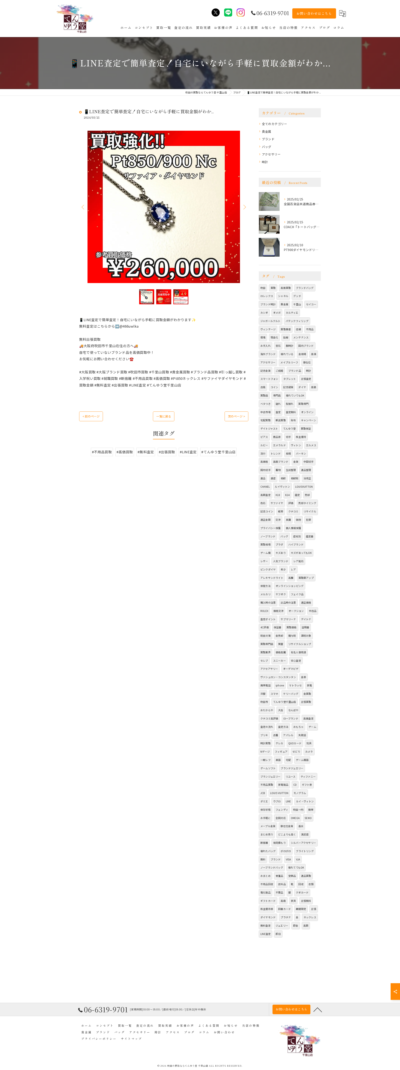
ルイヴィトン (282, 486)
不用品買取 (266, 784)
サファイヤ (277, 503)
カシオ (264, 312)
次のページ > (236, 416)
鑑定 (297, 495)
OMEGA (295, 818)
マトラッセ (295, 685)
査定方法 (283, 726)
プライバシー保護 (270, 528)
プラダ (279, 544)
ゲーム (312, 726)
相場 (288, 453)
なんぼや (293, 710)
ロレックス (266, 296)
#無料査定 (146, 451)
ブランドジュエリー (292, 768)
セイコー (311, 304)
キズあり (281, 552)
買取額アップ (306, 577)
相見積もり (279, 842)
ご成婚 (279, 370)
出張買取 (306, 701)
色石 (262, 503)
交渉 (278, 519)
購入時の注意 (268, 602)
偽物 (298, 519)
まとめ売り (266, 834)
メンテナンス (301, 337)
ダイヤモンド (268, 917)
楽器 (278, 760)
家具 (293, 900)
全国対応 (281, 818)
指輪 (285, 337)
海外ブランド (268, 354)
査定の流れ (266, 726)
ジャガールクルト (270, 321)
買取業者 (286, 329)
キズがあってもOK (301, 552)
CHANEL (265, 486)
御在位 (307, 362)
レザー (264, 561)
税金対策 (265, 635)
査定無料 (291, 412)
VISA (288, 859)
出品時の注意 (288, 602)
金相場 (302, 354)
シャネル (283, 296)
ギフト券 (307, 784)
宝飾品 (292, 875)
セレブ (264, 660)
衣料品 (282, 884)
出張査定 (306, 378)
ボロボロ (286, 851)
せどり (296, 751)
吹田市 (264, 701)
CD (295, 784)
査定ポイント (268, 619)
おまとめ (265, 875)
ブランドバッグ (305, 288)
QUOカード (294, 743)
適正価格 (306, 602)
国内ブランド (306, 345)
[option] (163, 207)
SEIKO (308, 818)
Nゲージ (265, 751)
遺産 (273, 478)
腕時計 (290, 345)
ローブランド (290, 718)
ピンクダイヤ (268, 569)
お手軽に (265, 818)
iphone (280, 685)
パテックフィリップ (297, 321)
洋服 (262, 693)
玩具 (308, 743)
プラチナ (286, 917)
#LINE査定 (188, 451)
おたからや (266, 710)
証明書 (305, 627)
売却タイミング (307, 503)
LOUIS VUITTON (279, 793)
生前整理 (291, 470)
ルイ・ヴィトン (305, 801)
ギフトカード (268, 900)
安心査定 (296, 660)
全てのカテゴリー (274, 124)
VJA (298, 859)
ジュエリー (282, 925)
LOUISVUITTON (304, 486)
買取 (273, 288)
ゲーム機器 (302, 760)
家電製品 (283, 784)
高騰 (290, 577)
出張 (313, 909)
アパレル (288, 735)
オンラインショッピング (290, 586)
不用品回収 (266, 884)
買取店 (264, 395)
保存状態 (265, 809)
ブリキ (264, 735)
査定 (278, 412)
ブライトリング (305, 851)
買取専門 (303, 403)
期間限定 (301, 909)
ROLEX (264, 611)
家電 (309, 685)
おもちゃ (298, 726)
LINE (288, 801)
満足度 (305, 834)
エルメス (311, 445)
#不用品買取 (102, 451)
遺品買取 (306, 875)
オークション (296, 611)
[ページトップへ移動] (318, 1009)
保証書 (277, 627)
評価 (290, 503)
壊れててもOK (296, 867)
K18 (278, 495)
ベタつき (265, 403)
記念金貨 (265, 370)
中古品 (313, 611)
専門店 (277, 395)
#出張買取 (167, 451)
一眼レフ (265, 760)
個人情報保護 (293, 528)
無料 (262, 859)
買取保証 (306, 428)
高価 (313, 387)
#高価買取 (124, 451)
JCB (262, 793)
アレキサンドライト (271, 577)
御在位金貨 (286, 826)
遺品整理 (306, 470)
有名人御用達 (298, 652)
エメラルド (279, 445)
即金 (295, 925)
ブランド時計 (268, 304)
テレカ (279, 743)
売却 (307, 495)
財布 (293, 420)
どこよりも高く (287, 834)
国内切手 (265, 470)
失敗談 (302, 735)
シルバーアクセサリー (303, 842)
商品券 (277, 437)
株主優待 (301, 437)
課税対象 (306, 635)
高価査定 (308, 718)
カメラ (309, 751)
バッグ (266, 146)
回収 (300, 884)
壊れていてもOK (295, 395)
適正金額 (265, 519)
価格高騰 (281, 652)
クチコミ (293, 511)
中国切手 (309, 461)
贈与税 (292, 635)
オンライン (307, 412)
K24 (287, 495)
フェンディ (282, 809)
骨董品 (279, 875)
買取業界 (265, 652)
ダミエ (264, 801)
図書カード (284, 909)
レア (293, 569)
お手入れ (265, 345)
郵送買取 (281, 420)
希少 (283, 569)
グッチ (297, 296)
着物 (278, 470)
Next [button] (244, 207)
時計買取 (265, 743)
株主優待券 (266, 909)
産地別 (297, 536)
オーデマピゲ (290, 668)
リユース (291, 776)
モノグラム (300, 793)
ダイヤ (302, 387)
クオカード (302, 892)
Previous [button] (83, 207)
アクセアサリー (269, 668)
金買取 (307, 693)
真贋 (288, 519)
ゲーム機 (265, 552)
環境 (262, 337)
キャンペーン (308, 420)
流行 (262, 453)
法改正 (307, 478)
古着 (275, 735)
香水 (300, 826)
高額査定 (265, 495)
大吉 (280, 710)
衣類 (311, 884)
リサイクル (310, 511)
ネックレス (310, 917)
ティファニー (308, 776)
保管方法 (265, 586)
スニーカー (279, 660)
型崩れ (290, 403)
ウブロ (277, 801)
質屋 (280, 644)
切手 (288, 437)
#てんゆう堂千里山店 (218, 451)
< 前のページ (91, 416)
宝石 (278, 345)
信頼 (298, 329)
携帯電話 (265, 685)
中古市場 (265, 412)
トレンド (276, 453)
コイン (274, 387)
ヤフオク (281, 594)
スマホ (274, 693)
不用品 (310, 329)
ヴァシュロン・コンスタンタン (278, 677)
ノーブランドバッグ (271, 867)
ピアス (264, 437)
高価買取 (286, 288)
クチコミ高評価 (269, 718)
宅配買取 (265, 420)
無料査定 (265, 925)
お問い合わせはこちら (314, 13)
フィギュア (281, 751)
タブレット (289, 378)
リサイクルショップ (299, 644)
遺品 (262, 478)
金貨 (295, 461)
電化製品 (265, 892)
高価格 (264, 461)
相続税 (295, 478)
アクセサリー (271, 154)
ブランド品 (294, 370)
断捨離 (264, 842)
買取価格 (291, 627)
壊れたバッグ (268, 851)
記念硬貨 (288, 387)
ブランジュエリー (270, 776)
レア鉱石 (298, 561)
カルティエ (292, 312)
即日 (278, 934)
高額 (305, 925)
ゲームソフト (268, 768)
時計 (265, 162)
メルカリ (265, 594)
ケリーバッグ (290, 693)
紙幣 (280, 511)
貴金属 (266, 131)
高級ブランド (280, 461)
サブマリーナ (288, 619)
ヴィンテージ (268, 329)
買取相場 (265, 544)
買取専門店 (266, 644)
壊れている (287, 354)
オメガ (277, 312)
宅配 (288, 760)
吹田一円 (298, 809)
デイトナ (306, 619)
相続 (283, 478)
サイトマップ (131, 1038)
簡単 (310, 809)
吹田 (262, 288)
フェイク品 (297, 594)
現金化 (274, 337)
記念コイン (266, 511)
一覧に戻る (163, 416)
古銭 (262, 387)
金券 (303, 677)
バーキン (301, 453)
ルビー (264, 445)
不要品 (279, 892)
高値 (313, 354)
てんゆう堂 (289, 428)
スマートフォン (269, 378)
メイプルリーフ (289, 362)
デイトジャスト (269, 428)
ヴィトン (296, 445)
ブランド (268, 139)
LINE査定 (265, 934)
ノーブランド (267, 536)
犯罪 (308, 519)
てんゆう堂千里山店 (284, 701)
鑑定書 (310, 536)
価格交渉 (278, 611)
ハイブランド (296, 544)
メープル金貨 (267, 826)
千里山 (297, 304)
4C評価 (264, 627)
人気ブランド (280, 561)
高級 (283, 900)
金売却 (279, 635)
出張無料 (306, 900)
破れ (278, 403)
